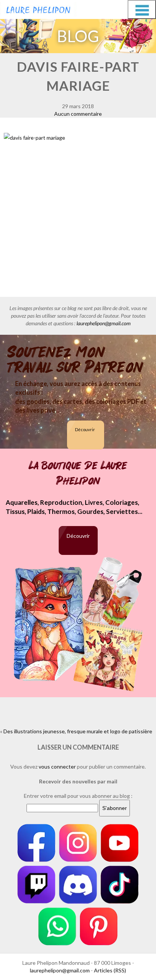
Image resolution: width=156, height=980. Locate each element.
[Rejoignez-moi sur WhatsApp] (57, 926)
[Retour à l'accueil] (38, 8)
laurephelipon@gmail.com (103, 323)
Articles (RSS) (110, 970)
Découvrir (85, 429)
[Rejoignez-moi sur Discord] (78, 885)
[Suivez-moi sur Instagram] (78, 843)
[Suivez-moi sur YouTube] (120, 843)
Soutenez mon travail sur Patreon (75, 359)
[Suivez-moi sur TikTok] (120, 885)
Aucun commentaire (78, 113)
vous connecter (57, 766)
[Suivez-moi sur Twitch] (36, 885)
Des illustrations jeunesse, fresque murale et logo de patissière (77, 731)
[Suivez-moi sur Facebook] (36, 843)
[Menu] (142, 9)
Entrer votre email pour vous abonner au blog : (78, 796)
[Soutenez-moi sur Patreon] (99, 926)
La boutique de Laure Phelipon (78, 473)
